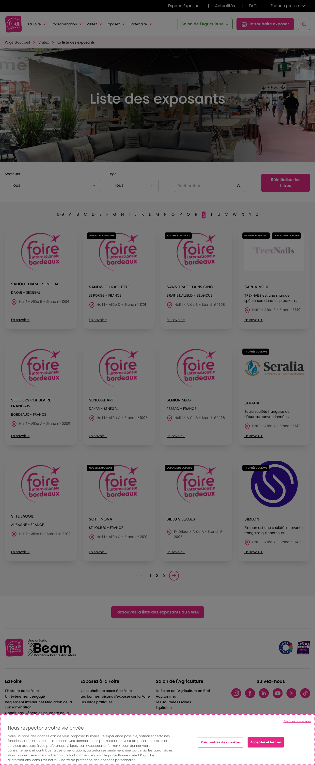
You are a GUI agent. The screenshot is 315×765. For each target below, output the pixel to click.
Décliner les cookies (297, 721)
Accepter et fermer (265, 742)
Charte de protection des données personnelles (97, 760)
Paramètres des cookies (221, 742)
